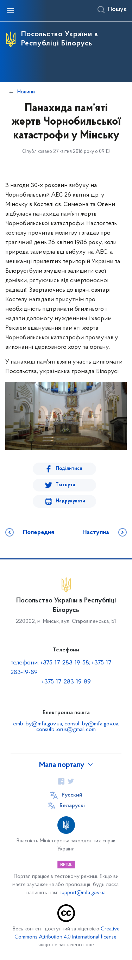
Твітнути (65, 485)
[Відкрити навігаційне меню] (10, 10)
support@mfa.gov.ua (82, 893)
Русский (72, 795)
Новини (26, 92)
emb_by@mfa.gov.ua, (38, 724)
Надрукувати (70, 501)
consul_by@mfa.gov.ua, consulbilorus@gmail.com (77, 726)
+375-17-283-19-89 (66, 682)
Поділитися (69, 468)
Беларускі (72, 806)
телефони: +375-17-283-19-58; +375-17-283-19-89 (62, 668)
